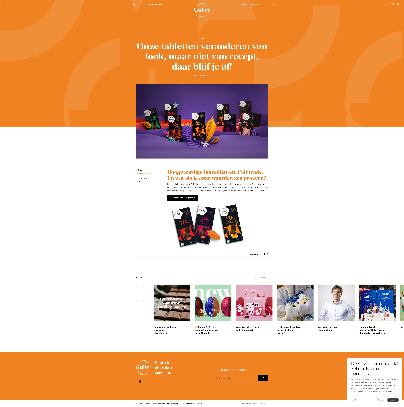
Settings (381, 400)
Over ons (132, 4)
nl (398, 4)
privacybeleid (246, 403)
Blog (272, 4)
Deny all (353, 400)
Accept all (393, 400)
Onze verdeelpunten (250, 4)
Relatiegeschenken (188, 403)
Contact (200, 403)
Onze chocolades (154, 4)
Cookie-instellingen (259, 403)
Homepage (139, 403)
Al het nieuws (260, 277)
